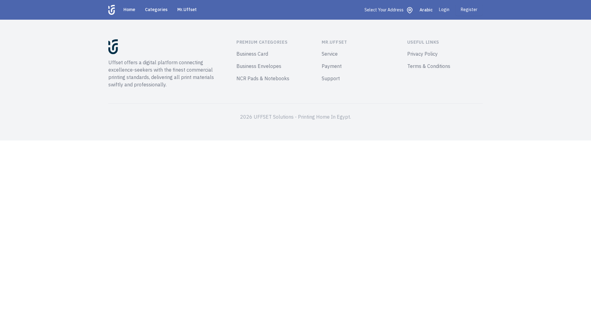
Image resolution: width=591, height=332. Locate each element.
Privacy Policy (422, 54)
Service (330, 54)
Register (469, 9)
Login (444, 10)
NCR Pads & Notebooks (262, 78)
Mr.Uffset (187, 9)
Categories (156, 9)
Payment (332, 66)
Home (129, 9)
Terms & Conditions (428, 66)
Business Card (252, 54)
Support (331, 78)
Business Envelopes (258, 66)
